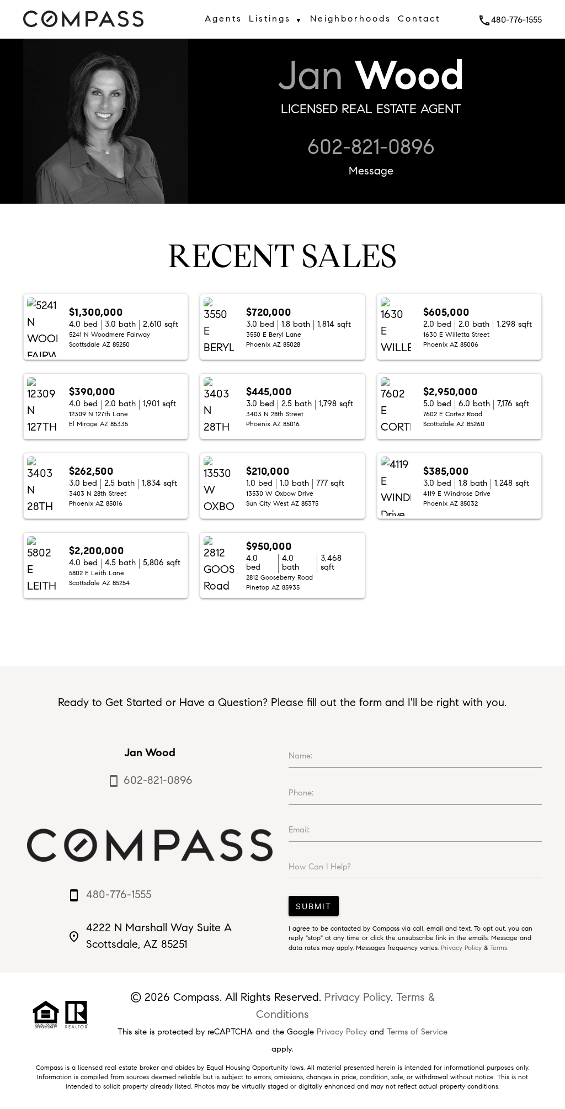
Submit (314, 906)
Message (371, 171)
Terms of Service (417, 1031)
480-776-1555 (510, 19)
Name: (300, 756)
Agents (223, 18)
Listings (276, 18)
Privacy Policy (461, 948)
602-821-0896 (371, 147)
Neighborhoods (350, 18)
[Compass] (83, 30)
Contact (419, 18)
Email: (299, 830)
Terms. (499, 948)
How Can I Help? (320, 867)
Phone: (301, 793)
